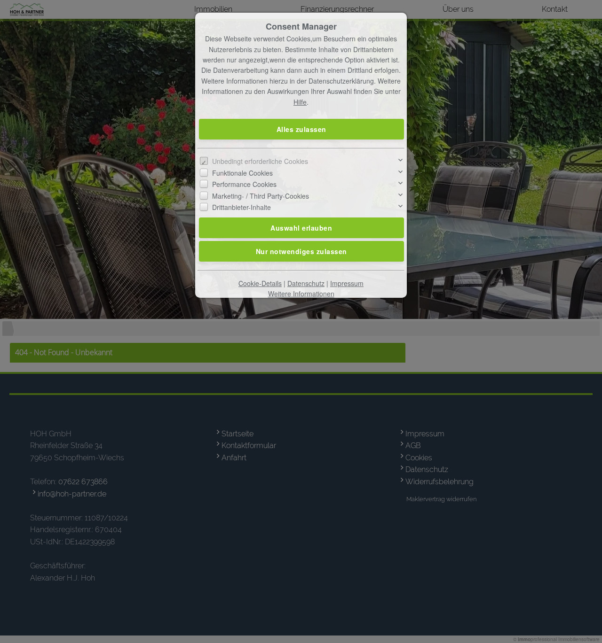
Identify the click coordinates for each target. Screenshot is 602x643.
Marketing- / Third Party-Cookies (260, 196)
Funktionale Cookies (242, 173)
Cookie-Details (260, 283)
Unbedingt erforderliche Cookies (260, 161)
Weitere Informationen (301, 293)
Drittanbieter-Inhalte (241, 207)
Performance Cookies (244, 184)
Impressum (347, 283)
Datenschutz (306, 283)
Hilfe (300, 102)
